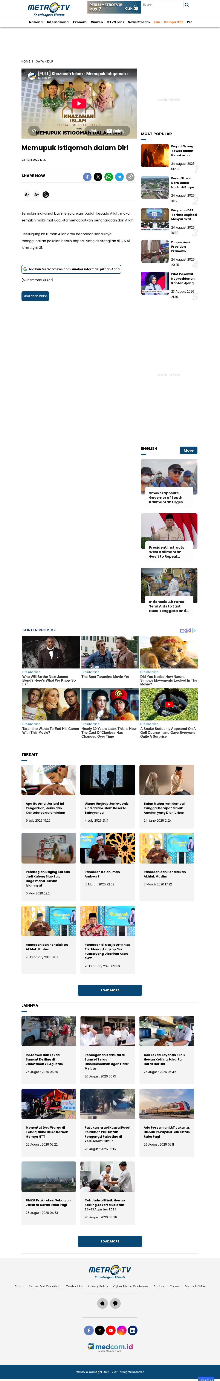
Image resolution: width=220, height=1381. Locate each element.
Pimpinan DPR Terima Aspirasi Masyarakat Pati (184, 217)
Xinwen (97, 22)
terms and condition (45, 1286)
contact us (74, 1286)
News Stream (139, 22)
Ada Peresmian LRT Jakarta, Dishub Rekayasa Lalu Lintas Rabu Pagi (167, 1132)
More (189, 450)
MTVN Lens (115, 22)
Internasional (58, 22)
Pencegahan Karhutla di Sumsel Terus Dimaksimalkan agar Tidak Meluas (107, 1062)
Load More (110, 990)
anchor (159, 1286)
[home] (110, 1271)
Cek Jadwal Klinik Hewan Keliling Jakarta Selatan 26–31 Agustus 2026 (105, 1205)
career (175, 1286)
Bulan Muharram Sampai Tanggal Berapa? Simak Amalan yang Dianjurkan (164, 808)
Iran (156, 22)
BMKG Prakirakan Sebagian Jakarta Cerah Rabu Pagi (48, 1202)
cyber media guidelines (130, 1286)
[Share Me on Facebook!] (87, 177)
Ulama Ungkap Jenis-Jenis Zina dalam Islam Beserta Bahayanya (106, 808)
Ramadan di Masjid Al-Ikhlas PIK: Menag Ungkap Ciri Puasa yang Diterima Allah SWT (107, 951)
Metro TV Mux (195, 1286)
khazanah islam (35, 296)
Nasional (36, 22)
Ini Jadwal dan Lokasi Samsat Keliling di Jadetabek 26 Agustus (44, 1059)
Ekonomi (80, 22)
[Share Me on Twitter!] (98, 177)
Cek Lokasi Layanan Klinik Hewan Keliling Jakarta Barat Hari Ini (164, 1059)
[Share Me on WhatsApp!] (108, 177)
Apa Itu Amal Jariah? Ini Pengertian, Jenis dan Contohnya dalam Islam (45, 808)
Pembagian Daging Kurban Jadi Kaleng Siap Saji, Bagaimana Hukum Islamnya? (48, 879)
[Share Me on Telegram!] (119, 177)
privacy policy (98, 1286)
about (19, 1286)
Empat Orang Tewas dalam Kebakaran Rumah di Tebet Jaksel (184, 155)
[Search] (187, 4)
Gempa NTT (173, 22)
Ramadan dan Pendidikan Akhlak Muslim (165, 874)
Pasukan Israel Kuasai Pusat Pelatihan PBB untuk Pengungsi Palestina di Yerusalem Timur (108, 1134)
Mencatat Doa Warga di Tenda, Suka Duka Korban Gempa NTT (47, 1132)
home (25, 61)
